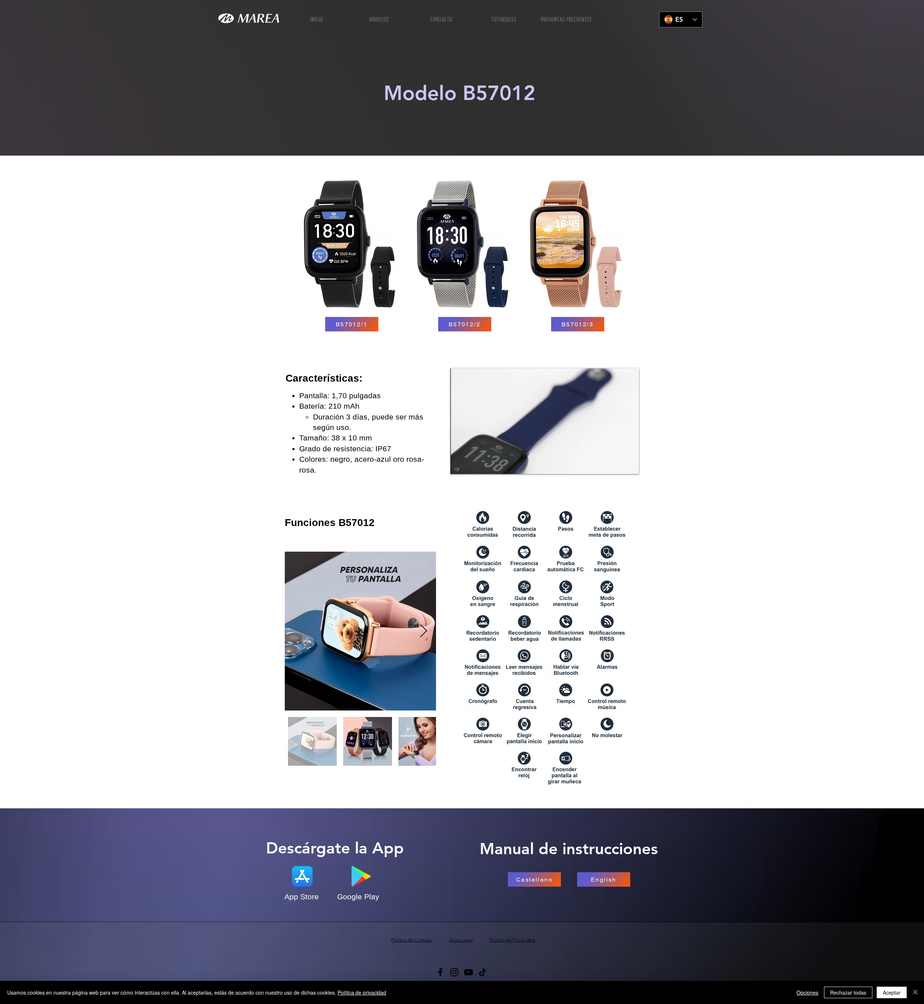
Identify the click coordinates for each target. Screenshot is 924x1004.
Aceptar (892, 992)
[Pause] (460, 464)
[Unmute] (472, 464)
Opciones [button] (807, 992)
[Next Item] (423, 631)
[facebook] (440, 972)
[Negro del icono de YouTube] (468, 972)
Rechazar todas (848, 992)
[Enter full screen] (629, 464)
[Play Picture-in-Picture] (617, 464)
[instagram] (454, 972)
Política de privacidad (361, 992)
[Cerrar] (915, 992)
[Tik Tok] (482, 972)
